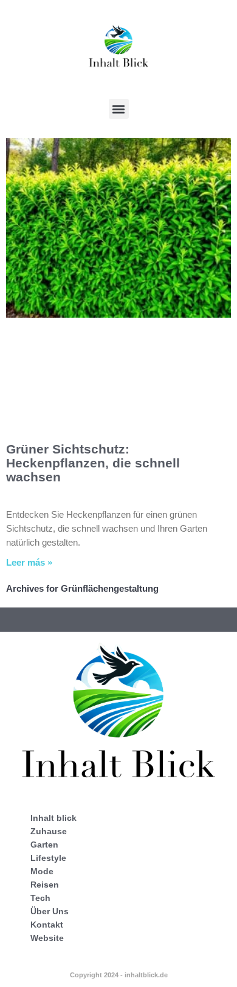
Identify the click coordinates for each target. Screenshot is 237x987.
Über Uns (49, 911)
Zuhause (48, 831)
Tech (40, 898)
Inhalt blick (53, 818)
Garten (44, 844)
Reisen (44, 884)
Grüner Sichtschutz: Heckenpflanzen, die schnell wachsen (93, 463)
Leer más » (29, 562)
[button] (119, 109)
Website (47, 938)
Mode (41, 871)
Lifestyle (48, 858)
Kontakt (46, 924)
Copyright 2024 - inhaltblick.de (119, 975)
